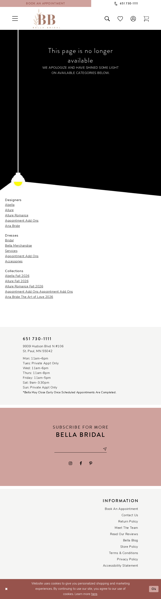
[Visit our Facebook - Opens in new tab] (80, 463)
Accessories (14, 261)
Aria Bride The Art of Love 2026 (29, 297)
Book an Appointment (121, 509)
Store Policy (129, 547)
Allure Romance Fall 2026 (24, 286)
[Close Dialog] (6, 589)
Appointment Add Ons (22, 220)
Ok (154, 589)
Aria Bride (12, 226)
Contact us (130, 515)
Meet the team (126, 528)
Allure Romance (16, 215)
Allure (9, 210)
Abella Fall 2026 (17, 276)
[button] (133, 18)
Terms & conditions (123, 553)
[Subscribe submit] (105, 449)
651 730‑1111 (37, 339)
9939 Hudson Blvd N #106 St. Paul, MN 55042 (43, 349)
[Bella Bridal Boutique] (46, 18)
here (94, 594)
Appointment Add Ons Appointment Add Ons (39, 292)
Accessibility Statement (120, 565)
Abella (9, 205)
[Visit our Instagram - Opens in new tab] (70, 463)
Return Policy (128, 521)
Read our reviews (124, 534)
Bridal (9, 240)
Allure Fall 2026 (17, 281)
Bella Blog (130, 540)
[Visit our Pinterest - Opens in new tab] (90, 463)
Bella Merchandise (18, 245)
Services (11, 251)
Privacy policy (127, 559)
